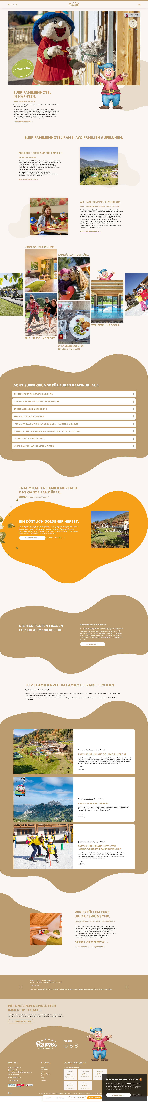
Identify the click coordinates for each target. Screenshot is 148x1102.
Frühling (30, 497)
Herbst (22, 497)
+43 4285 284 (115, 637)
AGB (81, 635)
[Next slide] (127, 987)
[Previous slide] (21, 987)
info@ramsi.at (84, 637)
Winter (45, 497)
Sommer (38, 497)
